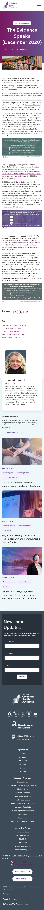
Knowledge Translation (22, 807)
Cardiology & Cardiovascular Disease (14, 325)
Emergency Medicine (22, 796)
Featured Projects (25, 526)
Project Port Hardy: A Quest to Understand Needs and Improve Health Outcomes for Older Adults (20, 595)
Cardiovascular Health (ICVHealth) (22, 785)
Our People (7, 531)
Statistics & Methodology (11, 337)
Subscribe (22, 677)
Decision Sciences (22, 793)
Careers (22, 757)
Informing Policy (23, 473)
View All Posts (11, 432)
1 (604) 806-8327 (20, 862)
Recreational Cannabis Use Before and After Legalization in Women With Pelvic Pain (21, 107)
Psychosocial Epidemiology (22, 821)
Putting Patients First (10, 478)
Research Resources (22, 846)
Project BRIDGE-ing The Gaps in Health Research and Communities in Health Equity (21, 539)
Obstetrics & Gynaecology (11, 331)
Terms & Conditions (10, 899)
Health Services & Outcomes (22, 803)
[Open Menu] (39, 5)
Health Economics (22, 800)
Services (22, 764)
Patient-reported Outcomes (22, 811)
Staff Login (20, 871)
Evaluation (22, 814)
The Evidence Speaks (22, 23)
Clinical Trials (22, 789)
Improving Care (8, 473)
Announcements (9, 526)
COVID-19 (22, 839)
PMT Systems (21, 879)
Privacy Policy (7, 894)
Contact (22, 771)
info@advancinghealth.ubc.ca (24, 864)
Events (22, 768)
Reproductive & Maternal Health (13, 334)
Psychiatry (22, 818)
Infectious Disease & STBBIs (12, 328)
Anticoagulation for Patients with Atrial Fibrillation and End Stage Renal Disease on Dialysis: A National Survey (21, 245)
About (22, 753)
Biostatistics (22, 782)
